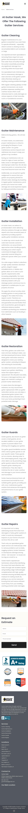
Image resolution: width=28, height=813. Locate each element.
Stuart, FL (3, 747)
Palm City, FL (4, 749)
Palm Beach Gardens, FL (7, 766)
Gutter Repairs (5, 737)
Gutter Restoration (6, 733)
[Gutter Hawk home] (5, 4)
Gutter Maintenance (6, 729)
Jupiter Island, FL (5, 756)
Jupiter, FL (4, 758)
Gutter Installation (6, 731)
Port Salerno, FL (5, 762)
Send (14, 645)
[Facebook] (14, 811)
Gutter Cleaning (5, 726)
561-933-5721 (4, 780)
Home (2, 9)
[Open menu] (25, 3)
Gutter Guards (5, 735)
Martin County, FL (5, 764)
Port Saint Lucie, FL (6, 753)
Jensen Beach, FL (5, 751)
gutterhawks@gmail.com (8, 781)
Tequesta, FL (4, 760)
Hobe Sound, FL (5, 745)
